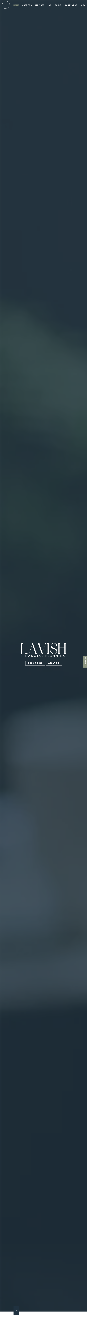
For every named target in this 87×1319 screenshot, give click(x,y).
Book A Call (35, 663)
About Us (53, 663)
